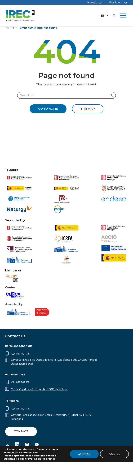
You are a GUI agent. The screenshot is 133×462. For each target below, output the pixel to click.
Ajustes (114, 453)
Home (10, 27)
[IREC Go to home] (20, 16)
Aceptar (84, 454)
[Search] (112, 95)
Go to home (48, 108)
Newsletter (95, 2)
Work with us (118, 2)
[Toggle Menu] (123, 16)
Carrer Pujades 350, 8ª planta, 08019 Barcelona (39, 389)
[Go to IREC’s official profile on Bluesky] (27, 445)
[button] (104, 16)
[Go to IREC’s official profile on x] (7, 445)
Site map (88, 108)
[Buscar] (114, 16)
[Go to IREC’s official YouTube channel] (37, 445)
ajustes (50, 458)
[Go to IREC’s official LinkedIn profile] (17, 445)
